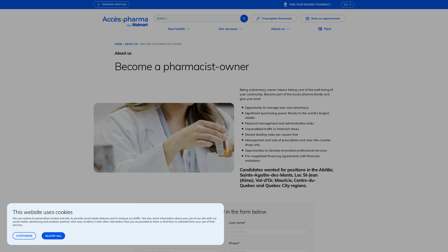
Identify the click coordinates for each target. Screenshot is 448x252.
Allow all (53, 235)
